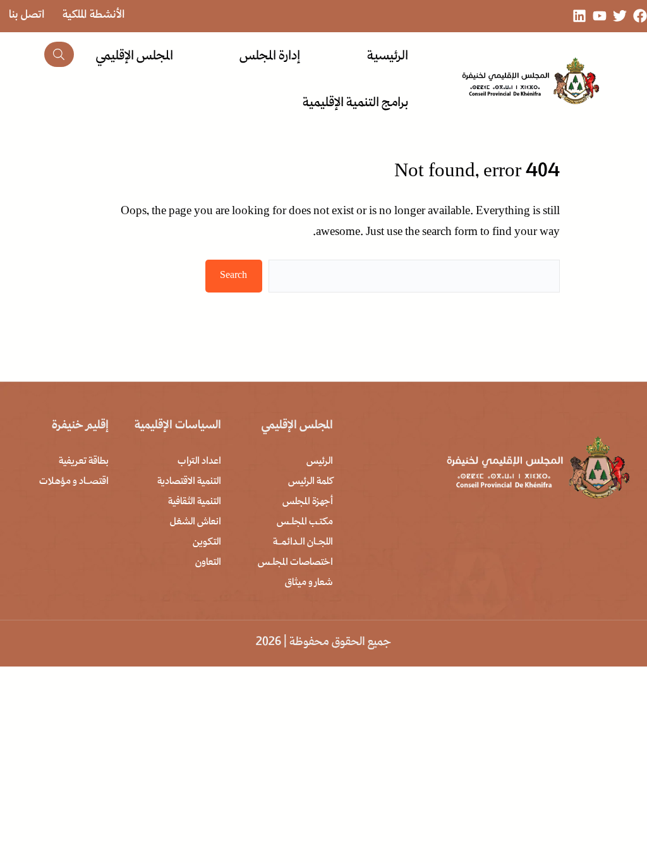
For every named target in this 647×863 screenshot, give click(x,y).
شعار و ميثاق (309, 583)
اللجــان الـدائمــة (303, 542)
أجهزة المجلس (307, 502)
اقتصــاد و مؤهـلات (74, 482)
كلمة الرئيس (310, 482)
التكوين (207, 542)
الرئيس (319, 461)
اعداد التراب (199, 461)
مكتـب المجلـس (305, 522)
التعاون (208, 562)
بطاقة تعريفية (84, 461)
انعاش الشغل (195, 522)
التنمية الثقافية (194, 502)
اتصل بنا (27, 15)
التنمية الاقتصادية (189, 482)
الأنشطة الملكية (94, 15)
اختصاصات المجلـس (295, 562)
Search (233, 276)
